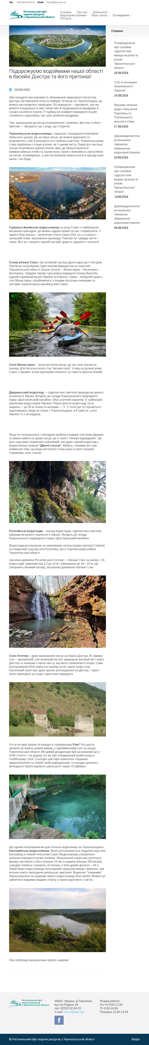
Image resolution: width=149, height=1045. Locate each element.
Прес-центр (99, 15)
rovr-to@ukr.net (74, 1011)
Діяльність (100, 12)
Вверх (136, 1039)
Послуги (65, 18)
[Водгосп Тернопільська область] (32, 15)
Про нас (82, 12)
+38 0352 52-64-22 (26, 2)
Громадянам (121, 15)
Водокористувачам (73, 15)
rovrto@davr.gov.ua (56, 2)
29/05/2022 (22, 89)
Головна (65, 12)
